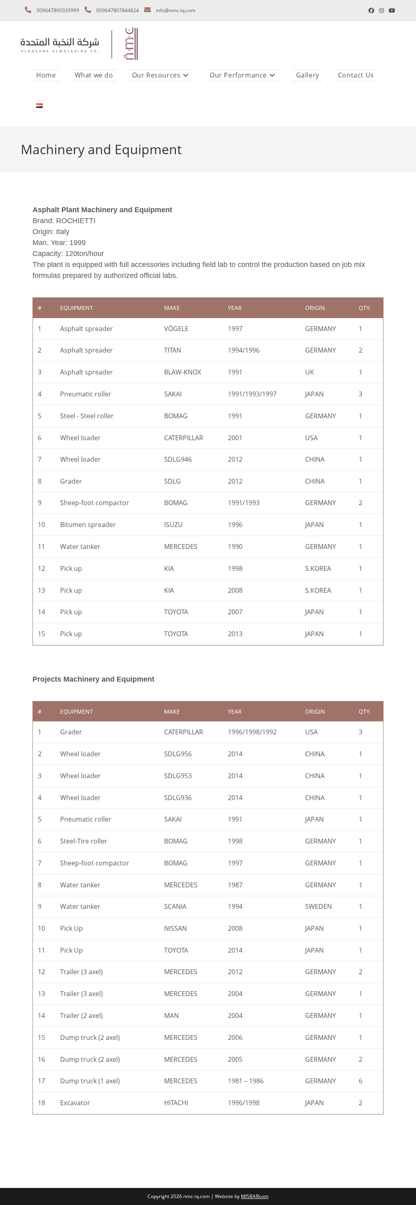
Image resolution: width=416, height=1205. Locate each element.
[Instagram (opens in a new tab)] (381, 10)
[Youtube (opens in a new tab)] (390, 10)
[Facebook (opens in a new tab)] (371, 10)
